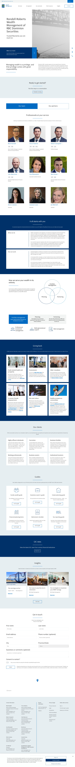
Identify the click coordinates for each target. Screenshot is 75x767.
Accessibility (51, 710)
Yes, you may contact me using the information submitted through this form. (25, 662)
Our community (39, 6)
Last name (42, 626)
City (7, 643)
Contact (68, 6)
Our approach (29, 6)
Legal (50, 708)
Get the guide (16, 503)
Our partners (53, 106)
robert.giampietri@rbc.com (11, 720)
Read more (37, 550)
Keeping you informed (64, 710)
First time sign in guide (64, 708)
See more (37, 601)
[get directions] (37, 680)
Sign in (61, 705)
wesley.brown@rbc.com (26, 731)
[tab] (18, 319)
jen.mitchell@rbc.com (10, 748)
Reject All (56, 757)
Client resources (49, 6)
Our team (20, 6)
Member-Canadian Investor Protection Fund (52, 716)
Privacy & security (52, 705)
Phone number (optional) (47, 634)
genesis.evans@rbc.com (26, 740)
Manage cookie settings (56, 763)
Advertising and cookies (52, 720)
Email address (11, 634)
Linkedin (7, 714)
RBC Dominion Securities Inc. (7, 1)
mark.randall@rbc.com (10, 711)
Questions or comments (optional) (18, 650)
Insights (58, 6)
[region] (37, 682)
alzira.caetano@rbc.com (11, 740)
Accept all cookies (55, 760)
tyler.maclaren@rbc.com (26, 721)
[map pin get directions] (37, 680)
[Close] (73, 756)
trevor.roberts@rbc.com (25, 711)
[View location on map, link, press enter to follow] (37, 682)
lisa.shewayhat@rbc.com (11, 730)
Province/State (43, 643)
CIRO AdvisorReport (53, 712)
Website (39, 710)
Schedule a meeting (37, 92)
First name (10, 626)
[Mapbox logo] (9, 690)
